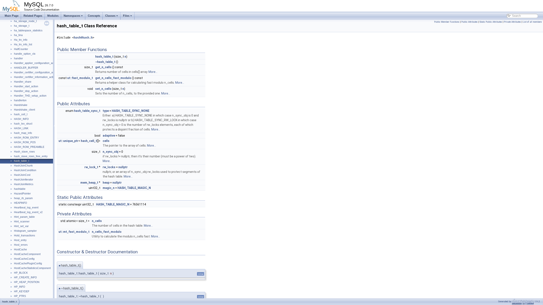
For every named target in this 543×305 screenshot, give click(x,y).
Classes (110, 15)
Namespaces (72, 15)
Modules (53, 15)
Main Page (11, 15)
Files (126, 15)
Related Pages (33, 15)
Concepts (94, 15)
